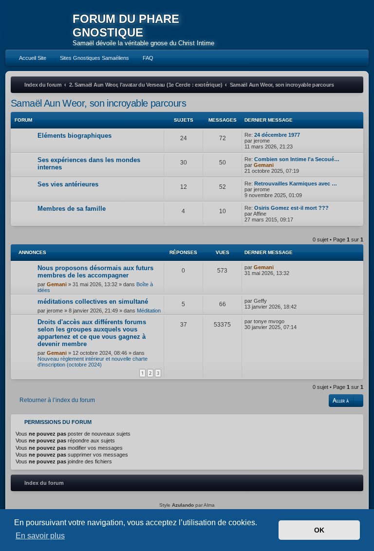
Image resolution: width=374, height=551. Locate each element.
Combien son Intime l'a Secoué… (296, 159)
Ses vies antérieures (67, 184)
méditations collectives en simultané (92, 301)
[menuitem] (28, 58)
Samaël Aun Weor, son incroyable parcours (98, 103)
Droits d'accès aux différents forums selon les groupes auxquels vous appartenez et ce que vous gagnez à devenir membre (91, 333)
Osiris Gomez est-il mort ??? (291, 208)
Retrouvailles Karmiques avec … (295, 183)
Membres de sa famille (71, 208)
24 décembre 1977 (277, 135)
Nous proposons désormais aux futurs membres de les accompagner (95, 271)
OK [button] (319, 530)
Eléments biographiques (74, 135)
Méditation (149, 310)
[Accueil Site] (332, 25)
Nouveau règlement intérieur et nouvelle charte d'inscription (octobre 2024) (92, 361)
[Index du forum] (39, 26)
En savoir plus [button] (40, 536)
